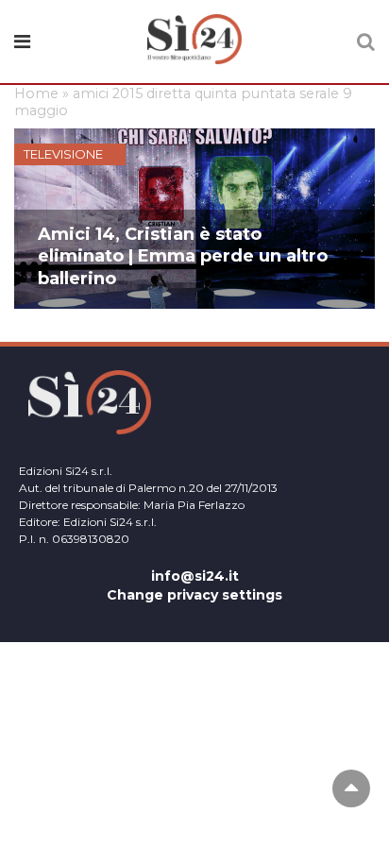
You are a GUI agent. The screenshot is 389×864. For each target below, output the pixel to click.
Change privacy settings (194, 594)
